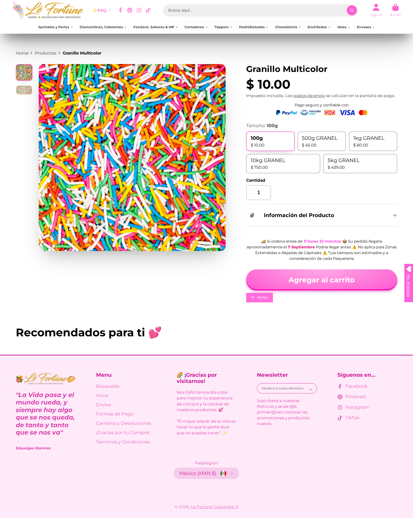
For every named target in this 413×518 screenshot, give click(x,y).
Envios (103, 405)
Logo (48, 10)
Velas (341, 27)
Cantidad (255, 180)
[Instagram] (139, 10)
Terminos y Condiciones (123, 442)
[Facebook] (120, 10)
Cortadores (194, 27)
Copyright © (226, 506)
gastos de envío (309, 95)
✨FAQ (99, 10)
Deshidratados (252, 27)
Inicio (102, 395)
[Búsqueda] (352, 10)
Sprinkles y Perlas (53, 27)
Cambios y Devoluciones (123, 423)
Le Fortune (202, 506)
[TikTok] (148, 10)
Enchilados (317, 27)
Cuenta (376, 10)
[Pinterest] (129, 10)
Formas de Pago (114, 414)
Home (22, 52)
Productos (45, 52)
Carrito (395, 10)
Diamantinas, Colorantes (101, 27)
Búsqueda (107, 386)
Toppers (221, 27)
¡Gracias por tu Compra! (123, 432)
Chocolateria (286, 27)
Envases (364, 27)
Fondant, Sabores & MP (153, 27)
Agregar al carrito (322, 279)
